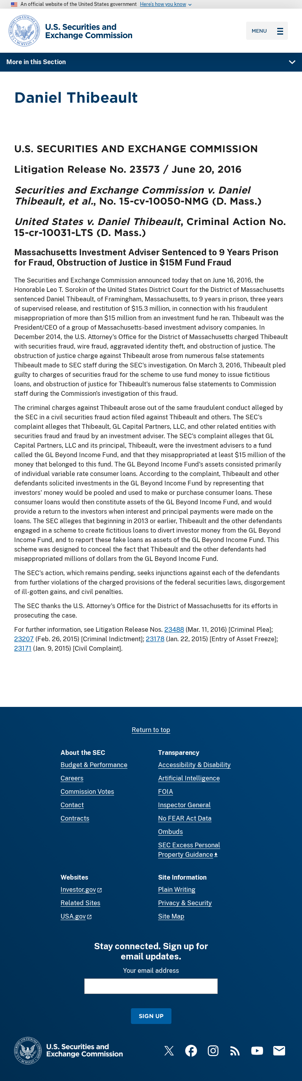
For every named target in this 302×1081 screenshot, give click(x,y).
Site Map (171, 916)
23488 (174, 629)
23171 (22, 648)
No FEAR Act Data (185, 818)
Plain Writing (176, 889)
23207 (24, 639)
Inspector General (184, 805)
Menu (259, 31)
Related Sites (80, 903)
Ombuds (170, 832)
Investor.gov (78, 889)
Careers (72, 778)
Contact (72, 805)
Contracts (75, 818)
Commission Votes (87, 791)
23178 (155, 639)
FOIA (165, 791)
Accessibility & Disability (194, 765)
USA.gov (73, 916)
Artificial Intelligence (189, 778)
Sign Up (151, 1016)
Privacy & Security (185, 903)
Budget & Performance (94, 765)
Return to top (151, 730)
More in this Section (36, 62)
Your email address (151, 970)
